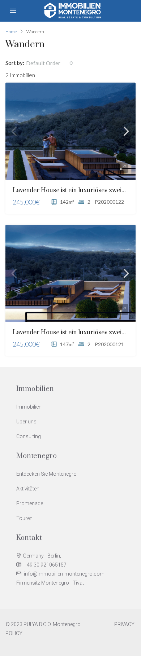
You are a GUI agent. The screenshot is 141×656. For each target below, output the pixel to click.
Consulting (28, 436)
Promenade (29, 503)
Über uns (26, 421)
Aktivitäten (27, 489)
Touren (24, 518)
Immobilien (29, 407)
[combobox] (49, 63)
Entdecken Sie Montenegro (46, 474)
